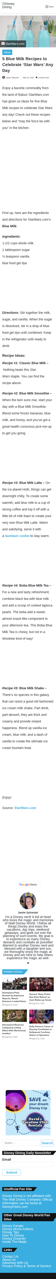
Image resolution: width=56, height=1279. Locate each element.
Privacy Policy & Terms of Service (26, 1266)
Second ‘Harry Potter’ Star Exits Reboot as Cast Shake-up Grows (40, 997)
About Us (9, 1260)
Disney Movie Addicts (17, 1229)
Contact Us (10, 1256)
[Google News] (28, 884)
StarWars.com (25, 808)
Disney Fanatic (13, 1226)
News (7, 52)
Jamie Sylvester (12, 78)
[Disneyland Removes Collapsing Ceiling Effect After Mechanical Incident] (14, 1016)
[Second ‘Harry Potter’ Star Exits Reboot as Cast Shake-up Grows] (41, 984)
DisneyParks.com (15, 1207)
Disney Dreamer (14, 1238)
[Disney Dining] (11, 6)
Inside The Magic (14, 1242)
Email (6, 1159)
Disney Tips (10, 1232)
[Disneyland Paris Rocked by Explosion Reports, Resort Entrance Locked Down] (14, 983)
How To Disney (13, 1235)
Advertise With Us (15, 1263)
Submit (11, 1172)
